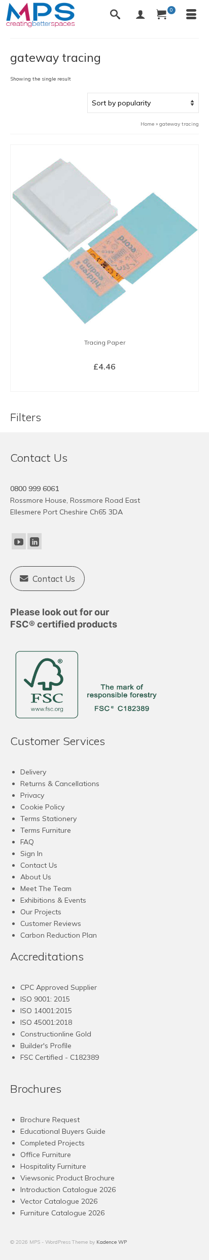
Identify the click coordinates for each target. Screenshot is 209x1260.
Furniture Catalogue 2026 (62, 1212)
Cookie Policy (42, 806)
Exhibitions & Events (53, 900)
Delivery (33, 771)
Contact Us (38, 865)
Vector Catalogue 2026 (58, 1201)
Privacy (32, 795)
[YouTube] (19, 541)
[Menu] (191, 15)
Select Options (105, 383)
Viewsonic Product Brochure (67, 1177)
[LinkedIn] (34, 541)
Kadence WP (111, 1242)
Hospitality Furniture (53, 1166)
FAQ (27, 841)
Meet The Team (46, 888)
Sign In (31, 853)
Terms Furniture (45, 830)
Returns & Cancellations (59, 783)
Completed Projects (52, 1142)
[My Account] (140, 15)
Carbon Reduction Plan (58, 935)
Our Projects (40, 911)
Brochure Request (50, 1119)
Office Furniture (45, 1154)
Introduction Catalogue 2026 (68, 1189)
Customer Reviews (50, 923)
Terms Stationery (48, 818)
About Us (35, 876)
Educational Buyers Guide (63, 1131)
